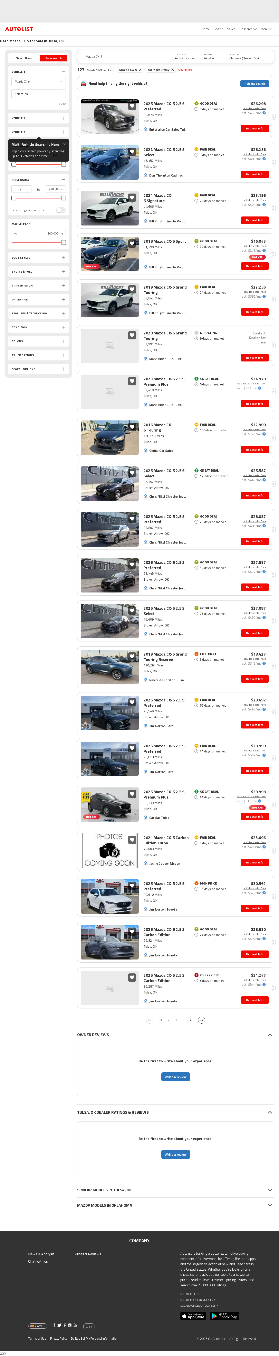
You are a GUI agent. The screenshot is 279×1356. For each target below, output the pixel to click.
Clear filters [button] (24, 58)
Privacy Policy (58, 1338)
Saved (231, 28)
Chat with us (38, 1261)
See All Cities (190, 1294)
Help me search (255, 83)
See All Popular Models (197, 1300)
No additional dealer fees (251, 383)
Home (206, 28)
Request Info (254, 128)
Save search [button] (53, 58)
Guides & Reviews (87, 1254)
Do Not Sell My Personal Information (94, 1338)
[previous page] (149, 1020)
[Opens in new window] (193, 1316)
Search (218, 28)
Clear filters (185, 69)
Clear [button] (62, 104)
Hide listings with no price (27, 210)
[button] (39, 81)
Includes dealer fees (254, 108)
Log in (89, 1326)
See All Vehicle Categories (199, 1305)
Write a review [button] (175, 1076)
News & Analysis (41, 1254)
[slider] (13, 164)
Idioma (38, 1326)
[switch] (58, 210)
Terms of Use (37, 1338)
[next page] (201, 1020)
